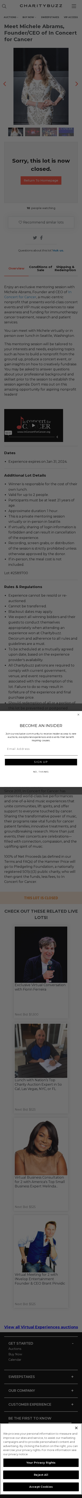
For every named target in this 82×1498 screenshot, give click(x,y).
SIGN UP (41, 762)
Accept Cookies (41, 1486)
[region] (41, 1459)
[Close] (76, 1428)
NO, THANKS (41, 772)
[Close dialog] (78, 715)
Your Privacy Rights (41, 1462)
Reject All (41, 1474)
